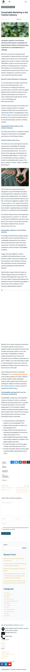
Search (5, 544)
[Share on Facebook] (12, 462)
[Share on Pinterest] (24, 462)
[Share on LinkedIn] (20, 462)
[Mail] (28, 462)
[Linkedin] (6, 664)
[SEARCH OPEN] (26, 2)
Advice (8, 593)
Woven (8, 615)
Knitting (8, 603)
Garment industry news (8, 7)
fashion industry (4, 463)
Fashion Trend (9, 599)
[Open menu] (9, 1)
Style (7, 607)
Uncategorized (10, 609)
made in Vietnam (4, 467)
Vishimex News (10, 611)
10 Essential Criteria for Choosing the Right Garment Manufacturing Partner (14, 582)
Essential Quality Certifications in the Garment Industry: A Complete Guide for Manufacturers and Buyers (14, 576)
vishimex (4, 480)
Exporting (8, 595)
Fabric (7, 597)
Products (8, 605)
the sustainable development (5, 476)
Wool (7, 613)
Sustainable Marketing (5, 471)
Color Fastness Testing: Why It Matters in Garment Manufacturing (15, 564)
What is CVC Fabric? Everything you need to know (14, 559)
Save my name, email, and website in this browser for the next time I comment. (16, 528)
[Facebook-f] (2, 664)
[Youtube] (10, 664)
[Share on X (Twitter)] (16, 462)
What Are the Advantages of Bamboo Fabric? (14, 569)
